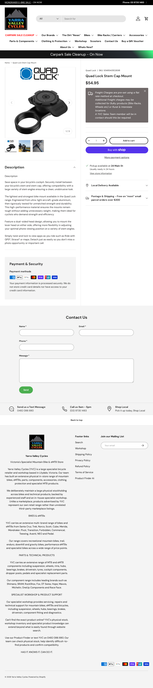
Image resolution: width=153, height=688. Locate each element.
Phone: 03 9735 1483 (133, 2)
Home (7, 63)
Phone (22, 341)
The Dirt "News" (71, 35)
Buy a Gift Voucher (133, 41)
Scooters (95, 41)
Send (26, 390)
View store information (101, 173)
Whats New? (85, 47)
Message (23, 355)
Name (22, 326)
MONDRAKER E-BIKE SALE (18, 2)
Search (79, 442)
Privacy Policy (82, 460)
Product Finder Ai (84, 478)
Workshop (81, 41)
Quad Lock (91, 70)
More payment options (116, 157)
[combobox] (81, 18)
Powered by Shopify (37, 677)
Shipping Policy (83, 454)
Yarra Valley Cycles (20, 677)
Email (81, 326)
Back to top (76, 420)
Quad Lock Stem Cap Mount (24, 63)
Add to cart (129, 140)
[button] (146, 18)
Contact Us (111, 41)
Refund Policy (82, 466)
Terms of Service (84, 472)
